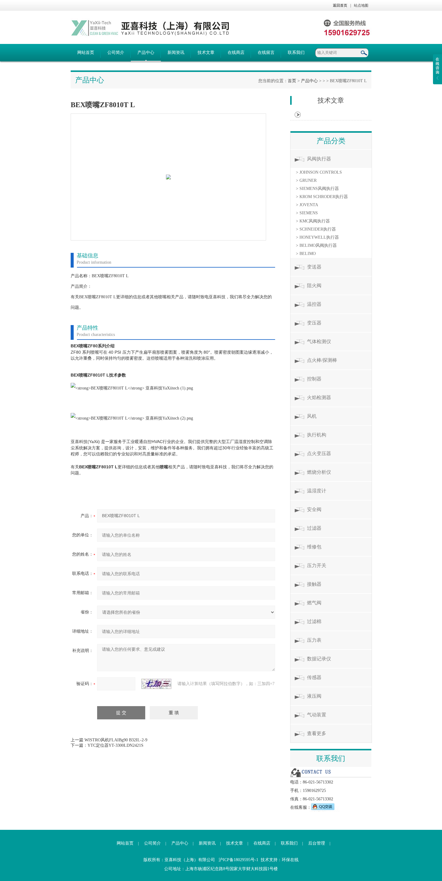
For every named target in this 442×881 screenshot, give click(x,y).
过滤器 (314, 528)
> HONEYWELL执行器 (317, 237)
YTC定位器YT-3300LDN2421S (115, 745)
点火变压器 (319, 453)
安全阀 (314, 509)
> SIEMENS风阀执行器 (317, 188)
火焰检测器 (319, 397)
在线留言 (266, 52)
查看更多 (316, 733)
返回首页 (340, 5)
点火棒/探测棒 (322, 360)
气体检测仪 (319, 341)
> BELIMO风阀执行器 (316, 245)
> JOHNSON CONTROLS (319, 172)
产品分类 (331, 141)
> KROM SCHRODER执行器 (322, 196)
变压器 (314, 322)
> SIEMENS (307, 213)
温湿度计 (316, 490)
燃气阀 (314, 602)
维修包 (314, 546)
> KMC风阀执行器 (313, 221)
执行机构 (316, 434)
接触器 (314, 584)
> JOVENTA (307, 205)
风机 (312, 416)
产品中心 (145, 52)
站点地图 (361, 5)
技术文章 (206, 52)
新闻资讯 (175, 52)
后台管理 (316, 843)
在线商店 (236, 52)
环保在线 (290, 860)
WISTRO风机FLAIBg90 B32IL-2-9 (115, 740)
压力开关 (316, 565)
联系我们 (296, 52)
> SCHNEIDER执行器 (316, 229)
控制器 (314, 378)
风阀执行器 (319, 158)
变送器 (314, 266)
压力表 (314, 640)
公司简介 (115, 52)
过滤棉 (314, 621)
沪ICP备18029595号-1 (238, 860)
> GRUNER (306, 180)
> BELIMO (306, 253)
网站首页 (85, 52)
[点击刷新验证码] (156, 684)
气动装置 (316, 714)
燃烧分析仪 (319, 472)
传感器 (314, 677)
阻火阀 (314, 285)
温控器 (314, 304)
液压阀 (314, 696)
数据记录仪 (319, 658)
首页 (292, 81)
